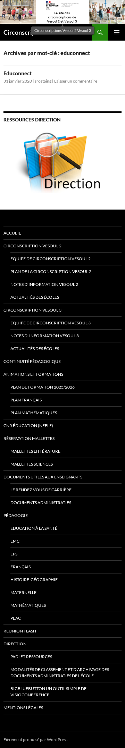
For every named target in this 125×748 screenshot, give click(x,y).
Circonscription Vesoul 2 (32, 245)
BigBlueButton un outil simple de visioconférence (48, 691)
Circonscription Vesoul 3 (32, 310)
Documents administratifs (40, 502)
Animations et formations (33, 374)
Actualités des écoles (34, 297)
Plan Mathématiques (33, 412)
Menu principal (116, 32)
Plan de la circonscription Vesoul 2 (50, 271)
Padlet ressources (31, 656)
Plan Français (26, 399)
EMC (14, 541)
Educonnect (17, 73)
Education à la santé (33, 528)
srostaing (43, 81)
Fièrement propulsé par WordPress (35, 739)
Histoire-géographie (34, 579)
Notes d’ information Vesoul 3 (44, 335)
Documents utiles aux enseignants (42, 476)
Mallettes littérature (35, 451)
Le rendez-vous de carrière (41, 489)
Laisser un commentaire (75, 81)
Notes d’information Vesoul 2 (44, 284)
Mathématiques (28, 605)
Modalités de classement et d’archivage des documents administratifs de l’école (59, 672)
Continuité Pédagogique (32, 361)
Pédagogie (15, 515)
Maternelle (23, 592)
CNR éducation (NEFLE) (28, 425)
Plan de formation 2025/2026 (42, 387)
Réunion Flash (19, 631)
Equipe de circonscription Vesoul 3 (50, 322)
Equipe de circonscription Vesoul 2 (50, 258)
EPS (13, 553)
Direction (14, 643)
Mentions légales (23, 707)
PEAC (15, 618)
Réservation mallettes (29, 438)
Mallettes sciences (31, 464)
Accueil (12, 233)
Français (20, 566)
